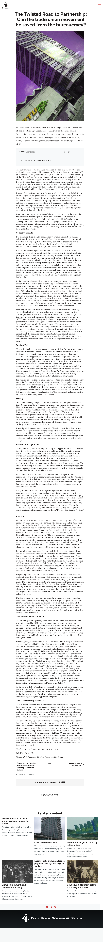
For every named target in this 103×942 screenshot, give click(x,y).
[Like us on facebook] (47, 907)
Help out (45, 918)
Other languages (60, 918)
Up (49, 763)
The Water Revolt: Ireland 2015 (75, 764)
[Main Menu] (99, 5)
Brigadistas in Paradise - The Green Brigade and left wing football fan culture (27, 766)
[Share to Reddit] (68, 152)
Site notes (76, 918)
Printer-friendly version (25, 774)
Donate (35, 918)
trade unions (41, 782)
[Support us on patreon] (51, 907)
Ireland (53, 782)
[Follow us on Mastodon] (55, 907)
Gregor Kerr (30, 152)
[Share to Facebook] (64, 152)
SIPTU (62, 782)
